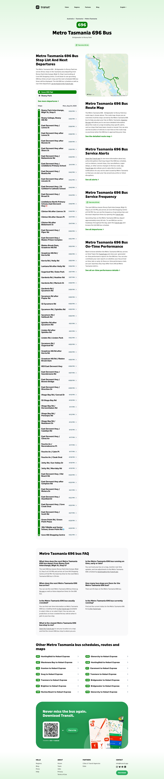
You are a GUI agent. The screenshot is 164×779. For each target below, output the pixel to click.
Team (59, 766)
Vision (67, 7)
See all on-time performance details (101, 270)
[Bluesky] (120, 767)
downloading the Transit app (107, 572)
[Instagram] (117, 767)
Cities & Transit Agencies (91, 763)
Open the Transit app (92, 158)
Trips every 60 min (83, 45)
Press (38, 769)
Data (84, 766)
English (122, 7)
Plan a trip (72, 730)
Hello (38, 760)
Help (37, 772)
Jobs (59, 769)
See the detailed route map (98, 136)
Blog (97, 7)
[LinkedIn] (125, 767)
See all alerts (91, 180)
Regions (77, 7)
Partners (88, 7)
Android (56, 740)
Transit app (119, 214)
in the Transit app (63, 609)
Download (122, 773)
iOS (51, 740)
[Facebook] (122, 767)
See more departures (47, 101)
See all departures (93, 229)
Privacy (60, 772)
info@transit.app (122, 763)
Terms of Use (62, 774)
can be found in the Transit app (62, 84)
